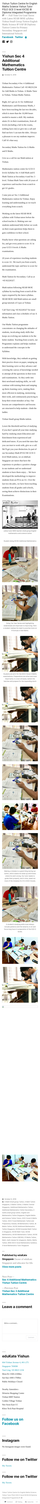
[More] (26, 37)
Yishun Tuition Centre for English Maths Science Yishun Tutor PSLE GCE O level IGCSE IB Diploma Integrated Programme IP (19, 9)
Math (4, 1240)
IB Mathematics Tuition (26, 1224)
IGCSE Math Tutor (18, 1232)
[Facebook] (3, 41)
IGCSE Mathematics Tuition (22, 1234)
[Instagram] (11, 41)
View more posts (11, 1266)
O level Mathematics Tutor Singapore (15, 1245)
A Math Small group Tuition (14, 1202)
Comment (31, 1337)
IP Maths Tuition (30, 1237)
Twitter (19, 37)
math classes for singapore (16, 1240)
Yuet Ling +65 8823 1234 (13, 1370)
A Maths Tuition (16, 1204)
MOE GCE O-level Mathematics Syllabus (22, 1243)
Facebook (7, 37)
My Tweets (7, 1465)
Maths (29, 1240)
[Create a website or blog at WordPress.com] (21, 1498)
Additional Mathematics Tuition (21, 1207)
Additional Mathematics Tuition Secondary (17, 1210)
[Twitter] (7, 41)
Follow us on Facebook (12, 1421)
